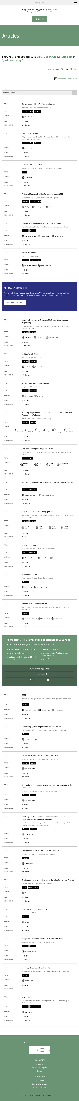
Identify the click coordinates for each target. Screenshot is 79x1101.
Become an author (39, 1087)
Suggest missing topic (15, 303)
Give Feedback (39, 1081)
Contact (39, 1071)
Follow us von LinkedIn (38, 674)
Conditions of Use (49, 1095)
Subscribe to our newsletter (38, 680)
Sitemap (24, 1095)
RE (39, 2)
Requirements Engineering (39, 10)
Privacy (38, 1095)
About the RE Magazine (39, 1068)
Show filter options (54, 69)
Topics (41, 19)
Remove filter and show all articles (67, 78)
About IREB (39, 1064)
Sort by (4, 89)
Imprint (31, 1095)
